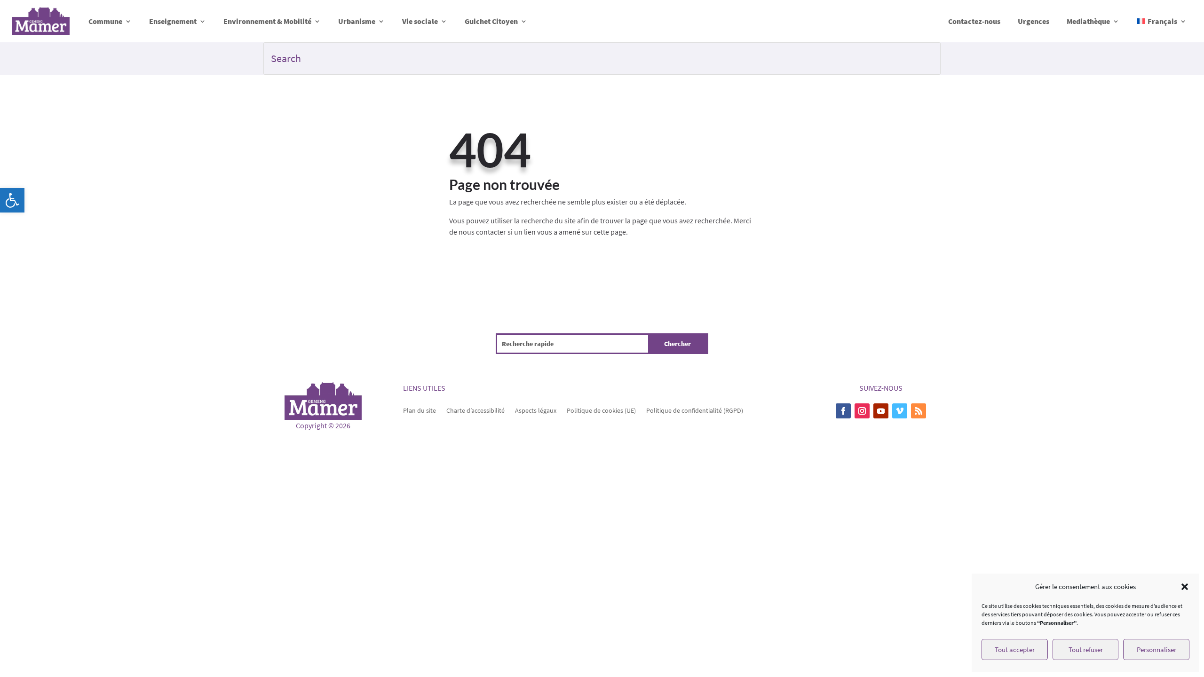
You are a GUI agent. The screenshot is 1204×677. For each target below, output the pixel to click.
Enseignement (173, 21)
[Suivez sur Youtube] (880, 410)
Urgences (1033, 21)
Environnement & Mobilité (267, 21)
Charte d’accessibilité (475, 410)
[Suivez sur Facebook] (843, 410)
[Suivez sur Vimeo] (899, 410)
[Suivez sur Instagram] (862, 410)
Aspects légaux (535, 410)
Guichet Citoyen (491, 21)
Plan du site (419, 410)
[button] (12, 200)
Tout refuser (1086, 649)
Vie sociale (420, 21)
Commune (105, 21)
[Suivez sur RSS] (918, 410)
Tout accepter (1015, 649)
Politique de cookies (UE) (601, 410)
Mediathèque (1088, 21)
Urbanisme (356, 21)
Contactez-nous (974, 21)
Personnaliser (1156, 649)
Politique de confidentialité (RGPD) (694, 410)
